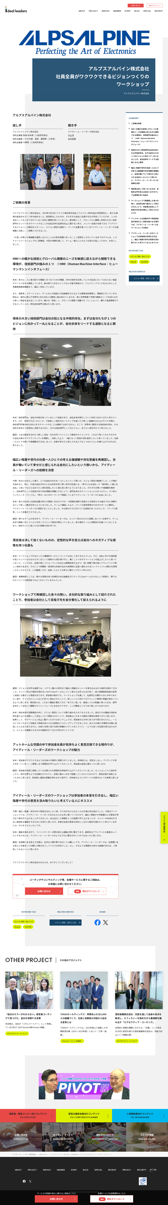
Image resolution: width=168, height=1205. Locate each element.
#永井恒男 (144, 262)
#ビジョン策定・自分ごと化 (140, 256)
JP (150, 1169)
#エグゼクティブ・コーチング (17, 1033)
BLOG (137, 11)
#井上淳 (133, 262)
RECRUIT (159, 11)
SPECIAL (147, 11)
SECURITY (141, 1169)
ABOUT (81, 11)
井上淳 (71, 135)
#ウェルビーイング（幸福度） (72, 1041)
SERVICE (105, 11)
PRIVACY (126, 1169)
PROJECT (93, 11)
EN (155, 1169)
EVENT (128, 11)
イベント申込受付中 (164, 824)
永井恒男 (72, 138)
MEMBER (117, 11)
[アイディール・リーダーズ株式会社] (16, 9)
